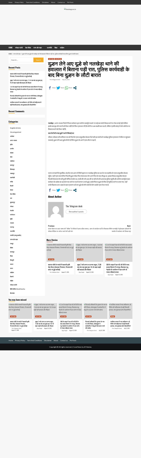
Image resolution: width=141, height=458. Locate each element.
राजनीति (49, 47)
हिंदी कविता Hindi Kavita (17, 289)
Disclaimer (45, 2)
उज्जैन (12, 149)
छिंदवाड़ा (12, 169)
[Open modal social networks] (75, 88)
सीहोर (11, 281)
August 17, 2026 (65, 272)
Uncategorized (15, 132)
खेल (11, 157)
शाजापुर (12, 252)
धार (11, 198)
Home (10, 2)
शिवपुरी (12, 260)
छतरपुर (12, 165)
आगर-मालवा (51, 59)
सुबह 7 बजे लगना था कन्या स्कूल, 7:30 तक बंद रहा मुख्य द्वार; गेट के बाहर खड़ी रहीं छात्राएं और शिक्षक (89, 267)
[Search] (131, 47)
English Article (15, 128)
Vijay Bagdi (81, 272)
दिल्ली (11, 186)
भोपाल (11, 206)
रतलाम (12, 223)
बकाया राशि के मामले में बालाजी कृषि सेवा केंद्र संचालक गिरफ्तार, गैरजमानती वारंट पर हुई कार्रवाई (60, 267)
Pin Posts (70, 2)
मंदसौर (12, 210)
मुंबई (11, 219)
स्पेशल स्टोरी (19, 47)
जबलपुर (12, 173)
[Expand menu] (43, 48)
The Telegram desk (55, 79)
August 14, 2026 (90, 272)
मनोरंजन (12, 215)
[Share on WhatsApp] (68, 88)
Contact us (61, 2)
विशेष (11, 248)
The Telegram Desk (54, 272)
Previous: (68, 228)
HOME (11, 47)
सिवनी (11, 277)
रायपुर (11, 243)
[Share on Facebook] (52, 88)
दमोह (11, 182)
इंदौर (11, 144)
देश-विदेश (28, 47)
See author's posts (76, 211)
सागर (11, 268)
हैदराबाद (12, 293)
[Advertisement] (70, 29)
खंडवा (11, 153)
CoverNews (77, 347)
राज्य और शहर (37, 47)
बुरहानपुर (12, 202)
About (53, 2)
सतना (11, 264)
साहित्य (62, 47)
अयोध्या (12, 136)
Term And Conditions (33, 2)
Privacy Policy (19, 2)
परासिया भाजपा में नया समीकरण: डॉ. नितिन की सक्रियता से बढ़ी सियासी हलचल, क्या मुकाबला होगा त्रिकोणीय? (25, 103)
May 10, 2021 (66, 79)
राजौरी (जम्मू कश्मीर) (15, 235)
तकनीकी (12, 177)
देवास (11, 190)
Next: (110, 228)
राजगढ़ (12, 227)
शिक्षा (56, 47)
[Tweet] (60, 88)
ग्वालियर (12, 161)
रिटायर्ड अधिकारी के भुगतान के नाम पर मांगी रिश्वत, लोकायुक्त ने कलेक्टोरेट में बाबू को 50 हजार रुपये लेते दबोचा (26, 97)
